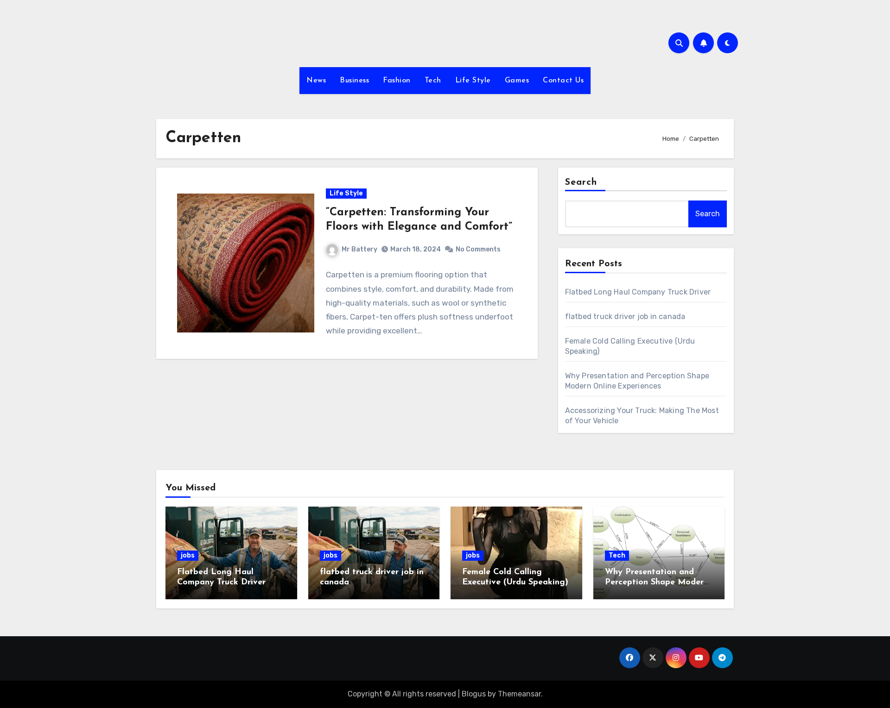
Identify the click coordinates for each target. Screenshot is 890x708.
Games (517, 80)
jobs (188, 555)
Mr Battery (359, 249)
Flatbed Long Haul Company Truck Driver (638, 292)
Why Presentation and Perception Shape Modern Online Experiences (656, 582)
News (316, 80)
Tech (433, 80)
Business (354, 80)
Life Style (473, 80)
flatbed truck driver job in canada (625, 316)
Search (581, 182)
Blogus (474, 693)
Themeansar (519, 693)
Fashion (397, 80)
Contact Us (563, 80)
